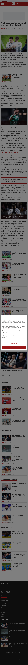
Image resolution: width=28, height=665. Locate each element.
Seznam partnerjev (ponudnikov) (8, 338)
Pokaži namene (14, 343)
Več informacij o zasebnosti (11, 328)
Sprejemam (14, 347)
